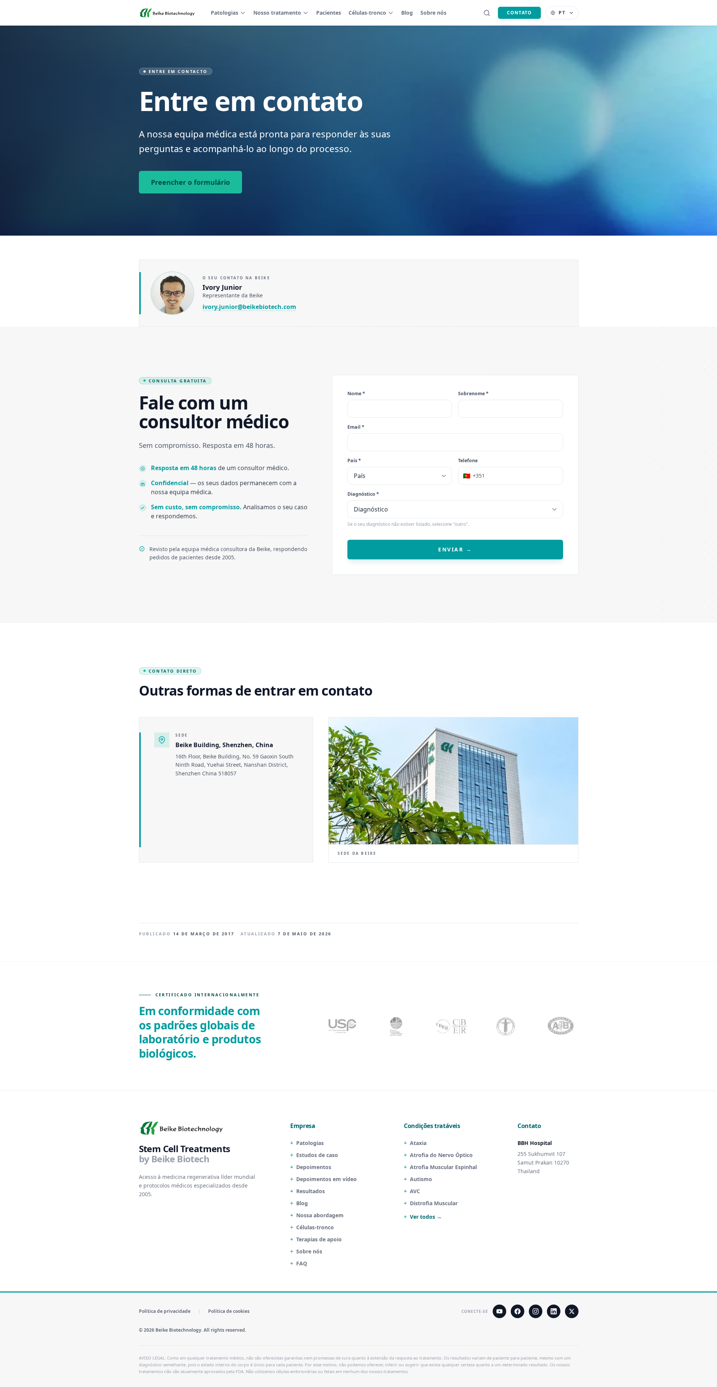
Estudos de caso (317, 1155)
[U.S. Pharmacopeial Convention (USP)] (342, 1026)
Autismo (421, 1179)
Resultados (310, 1191)
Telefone (468, 461)
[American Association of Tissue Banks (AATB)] (561, 1026)
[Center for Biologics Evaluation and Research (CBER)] (507, 1026)
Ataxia (418, 1142)
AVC (415, 1191)
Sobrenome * (473, 393)
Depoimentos (313, 1167)
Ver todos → (426, 1216)
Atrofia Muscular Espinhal (443, 1167)
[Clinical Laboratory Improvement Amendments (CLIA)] (397, 1026)
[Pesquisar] (486, 13)
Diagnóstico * (363, 494)
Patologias (224, 12)
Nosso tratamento (277, 12)
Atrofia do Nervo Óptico (441, 1155)
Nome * (356, 393)
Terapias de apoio (319, 1239)
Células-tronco (367, 12)
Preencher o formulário (190, 182)
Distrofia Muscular (434, 1203)
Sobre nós (433, 12)
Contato (519, 12)
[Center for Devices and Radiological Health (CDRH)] (452, 1026)
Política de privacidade (164, 1311)
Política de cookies (229, 1311)
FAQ (301, 1263)
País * (354, 461)
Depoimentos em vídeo (326, 1179)
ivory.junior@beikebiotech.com (249, 307)
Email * (355, 427)
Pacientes (328, 12)
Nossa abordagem (320, 1215)
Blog (407, 12)
